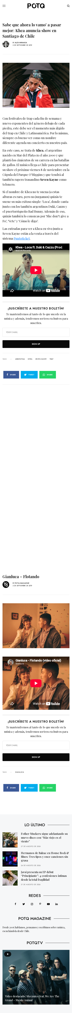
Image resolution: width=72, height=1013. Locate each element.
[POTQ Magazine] (36, 5)
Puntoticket (22, 238)
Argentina (20, 359)
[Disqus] (36, 427)
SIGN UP (36, 344)
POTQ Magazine (22, 583)
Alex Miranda (21, 42)
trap (51, 359)
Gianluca (19, 772)
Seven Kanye (41, 359)
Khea (30, 359)
